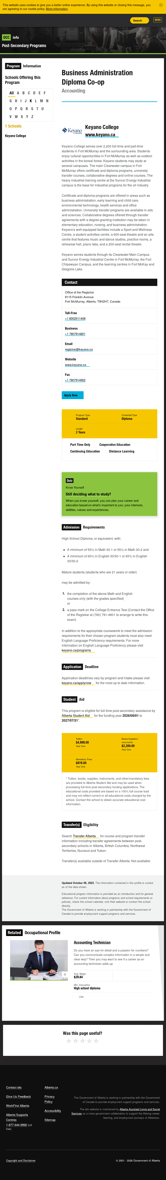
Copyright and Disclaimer (20, 1160)
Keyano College (15, 136)
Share (96, 20)
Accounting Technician (92, 942)
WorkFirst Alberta (17, 1105)
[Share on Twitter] (64, 109)
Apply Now (71, 395)
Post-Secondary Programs (24, 45)
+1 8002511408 (75, 318)
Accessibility (53, 1110)
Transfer (84, 836)
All (12, 93)
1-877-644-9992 (16, 1125)
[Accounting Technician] (39, 960)
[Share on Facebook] (76, 109)
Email (99, 109)
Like (114, 20)
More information (57, 9)
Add (105, 20)
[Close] (161, 5)
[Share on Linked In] (87, 109)
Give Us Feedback (18, 1096)
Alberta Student (76, 715)
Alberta (13, 20)
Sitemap (50, 1120)
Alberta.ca (51, 1087)
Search (137, 20)
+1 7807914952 (75, 380)
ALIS (33, 20)
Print (123, 20)
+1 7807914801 (75, 334)
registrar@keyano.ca (79, 349)
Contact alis (14, 1087)
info (11, 37)
